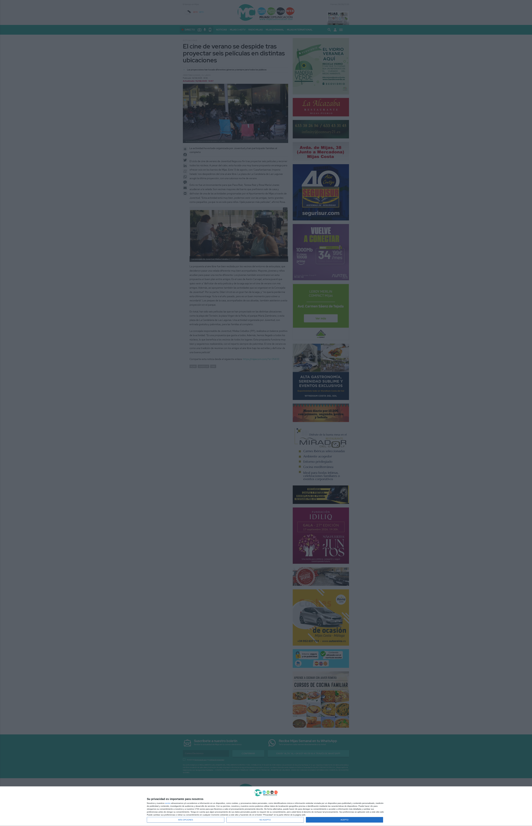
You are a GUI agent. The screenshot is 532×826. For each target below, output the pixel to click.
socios (168, 803)
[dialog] (266, 806)
